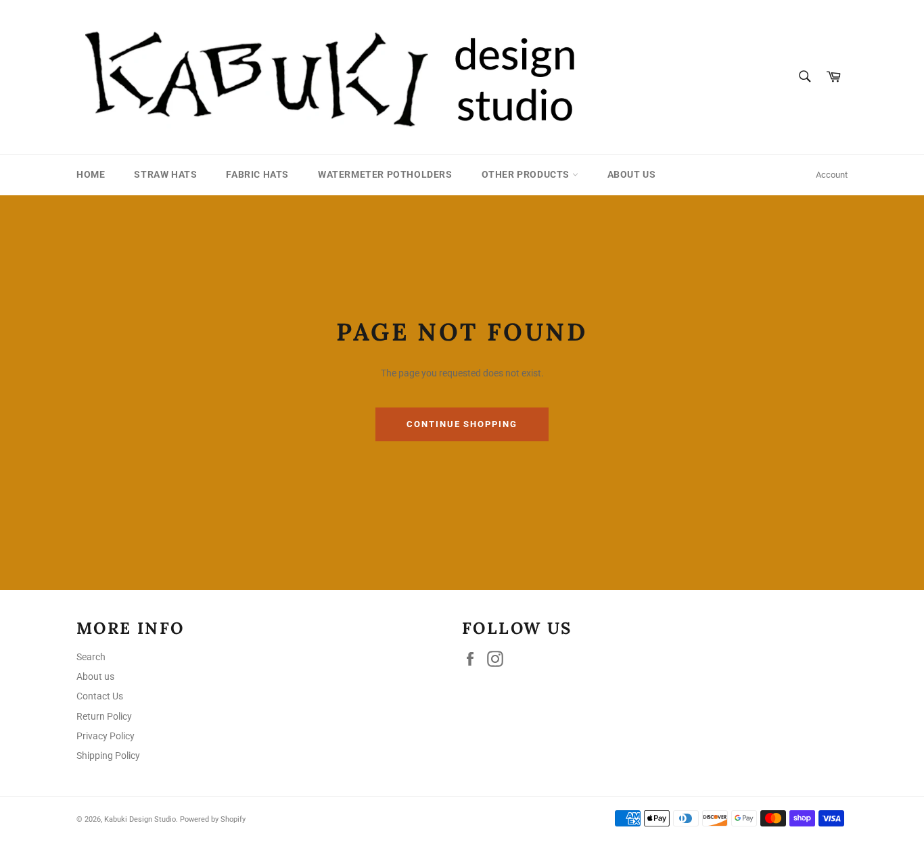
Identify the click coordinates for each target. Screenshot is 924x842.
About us (631, 174)
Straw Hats (165, 174)
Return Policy (104, 716)
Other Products (527, 174)
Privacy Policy (105, 735)
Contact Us (99, 696)
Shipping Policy (108, 755)
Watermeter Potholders (385, 174)
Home (90, 174)
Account (832, 175)
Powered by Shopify (213, 819)
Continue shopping (462, 424)
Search (91, 656)
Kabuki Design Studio (140, 819)
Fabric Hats (257, 174)
